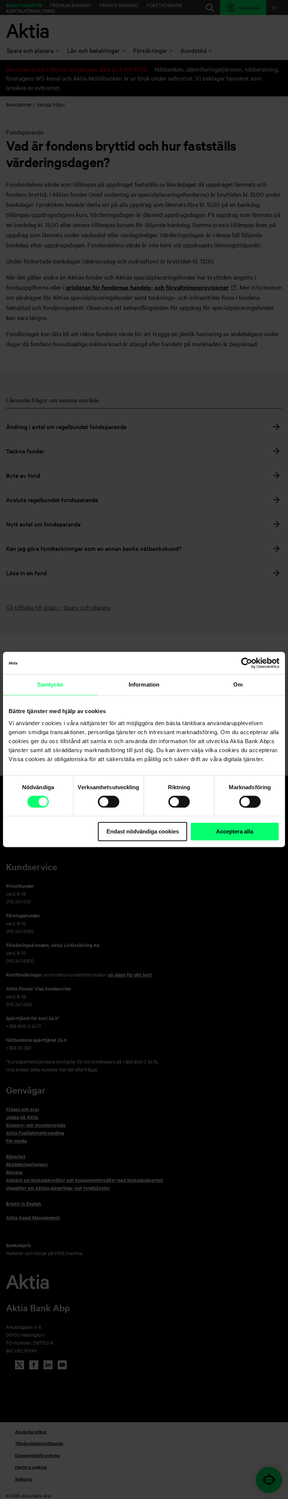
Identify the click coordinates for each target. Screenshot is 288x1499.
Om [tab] (238, 684)
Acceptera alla (234, 831)
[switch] (108, 802)
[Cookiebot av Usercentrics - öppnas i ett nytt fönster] (246, 663)
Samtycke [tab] (50, 684)
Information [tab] (144, 684)
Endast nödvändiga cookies (142, 831)
